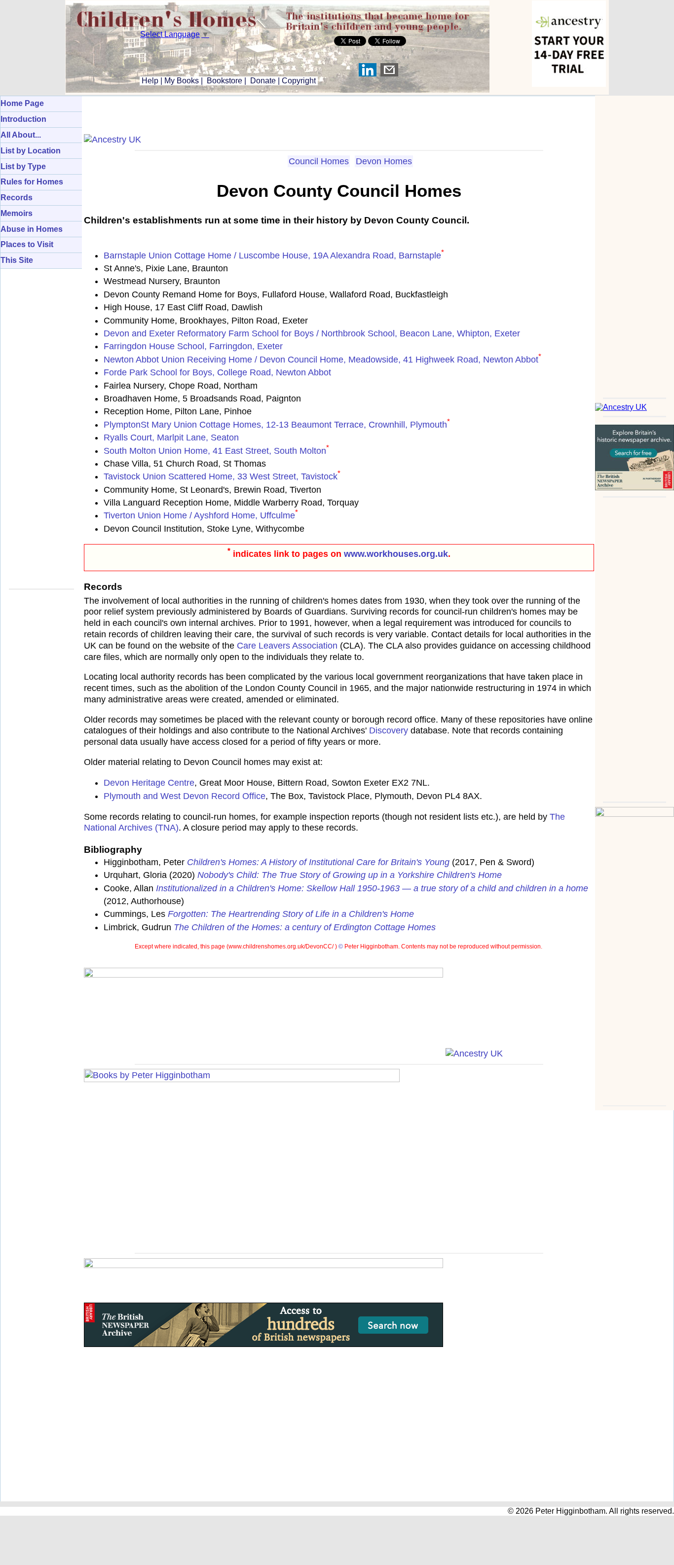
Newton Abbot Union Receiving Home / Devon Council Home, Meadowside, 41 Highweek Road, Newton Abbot (321, 359)
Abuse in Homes (31, 229)
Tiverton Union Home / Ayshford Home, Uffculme (199, 515)
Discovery (388, 730)
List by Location (30, 150)
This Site (16, 260)
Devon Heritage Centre (149, 783)
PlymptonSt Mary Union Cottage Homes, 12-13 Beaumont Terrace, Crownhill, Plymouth (275, 425)
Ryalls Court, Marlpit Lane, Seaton (171, 437)
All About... (20, 135)
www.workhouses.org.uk (396, 554)
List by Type (23, 166)
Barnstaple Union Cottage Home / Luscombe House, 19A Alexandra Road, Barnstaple (272, 255)
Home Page (22, 103)
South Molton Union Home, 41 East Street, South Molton (215, 451)
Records (16, 197)
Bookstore (224, 80)
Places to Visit (26, 244)
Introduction (23, 119)
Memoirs (16, 213)
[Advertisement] (634, 244)
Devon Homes (384, 161)
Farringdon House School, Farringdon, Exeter (193, 346)
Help (149, 80)
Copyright (299, 80)
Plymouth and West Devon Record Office (184, 796)
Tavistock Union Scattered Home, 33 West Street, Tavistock (220, 476)
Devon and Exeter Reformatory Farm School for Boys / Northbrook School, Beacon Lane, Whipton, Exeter (312, 333)
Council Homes (319, 161)
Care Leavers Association (287, 646)
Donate (263, 80)
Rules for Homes (31, 182)
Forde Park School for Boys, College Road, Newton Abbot (217, 372)
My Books (181, 80)
